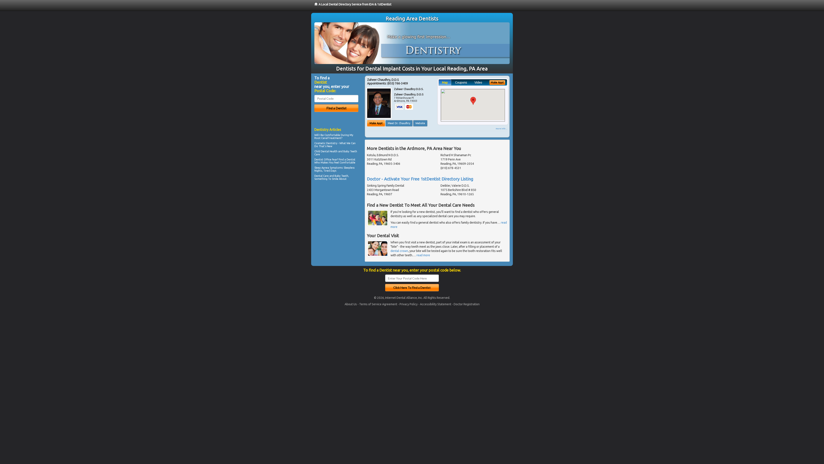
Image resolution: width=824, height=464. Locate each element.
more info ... (501, 128)
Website (420, 123)
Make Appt (376, 123)
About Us (351, 304)
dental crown (399, 251)
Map (445, 82)
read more (423, 255)
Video (478, 82)
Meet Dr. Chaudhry (399, 123)
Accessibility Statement (435, 304)
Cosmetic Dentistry (325, 143)
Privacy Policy (409, 304)
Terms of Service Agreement (378, 304)
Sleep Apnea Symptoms (328, 167)
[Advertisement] (336, 219)
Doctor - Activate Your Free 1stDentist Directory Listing (420, 178)
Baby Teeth (350, 151)
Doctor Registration (467, 304)
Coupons (461, 82)
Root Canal (321, 138)
